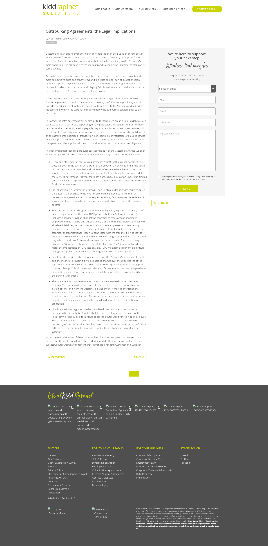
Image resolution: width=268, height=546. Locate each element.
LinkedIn (185, 455)
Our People (102, 8)
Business (51, 42)
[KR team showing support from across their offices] (90, 418)
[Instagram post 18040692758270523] (177, 418)
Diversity (53, 481)
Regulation (54, 492)
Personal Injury (100, 485)
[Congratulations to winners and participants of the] (61, 418)
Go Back (162, 203)
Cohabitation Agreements (106, 470)
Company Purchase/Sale (149, 458)
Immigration (99, 481)
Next (138, 357)
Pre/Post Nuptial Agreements (108, 473)
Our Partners (55, 458)
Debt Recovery (144, 473)
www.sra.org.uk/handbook (175, 521)
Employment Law (101, 466)
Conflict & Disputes (102, 477)
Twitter (184, 458)
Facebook (186, 462)
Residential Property (103, 455)
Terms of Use (55, 466)
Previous (58, 357)
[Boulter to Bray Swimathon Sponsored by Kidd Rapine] (119, 418)
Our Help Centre (174, 8)
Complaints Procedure (60, 485)
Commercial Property (148, 455)
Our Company (124, 8)
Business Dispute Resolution (151, 466)
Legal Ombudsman (58, 488)
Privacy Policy (55, 470)
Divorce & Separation (104, 462)
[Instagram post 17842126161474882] (148, 418)
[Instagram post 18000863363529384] (206, 418)
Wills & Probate (100, 458)
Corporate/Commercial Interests (154, 470)
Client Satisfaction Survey (62, 462)
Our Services (147, 8)
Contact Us (206, 9)
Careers (52, 455)
